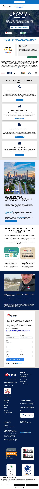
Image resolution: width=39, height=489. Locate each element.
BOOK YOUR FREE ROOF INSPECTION (19, 27)
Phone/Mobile (9, 345)
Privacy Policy (6, 410)
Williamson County (9, 213)
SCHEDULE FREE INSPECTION (19, 1)
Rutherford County (9, 211)
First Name (8, 335)
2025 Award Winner (7, 396)
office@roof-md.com (9, 427)
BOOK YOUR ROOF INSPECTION (26, 432)
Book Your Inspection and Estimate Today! (15, 359)
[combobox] (7, 347)
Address (7, 349)
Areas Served (6, 405)
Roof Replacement (23, 376)
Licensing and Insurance (8, 408)
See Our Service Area (11, 221)
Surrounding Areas (9, 215)
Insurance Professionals (8, 412)
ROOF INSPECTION (19, 99)
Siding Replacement (23, 383)
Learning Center (6, 403)
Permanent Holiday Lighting (25, 384)
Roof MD (6, 383)
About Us (5, 407)
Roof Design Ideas (7, 402)
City (20, 349)
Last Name (22, 335)
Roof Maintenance (23, 381)
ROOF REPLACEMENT (19, 118)
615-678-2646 (19, 7)
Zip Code (21, 354)
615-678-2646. (19, 363)
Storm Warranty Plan (23, 379)
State (7, 354)
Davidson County (8, 212)
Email (7, 340)
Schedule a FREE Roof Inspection (25, 374)
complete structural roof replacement (16, 67)
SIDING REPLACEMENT (20, 155)
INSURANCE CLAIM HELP (19, 136)
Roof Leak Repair (23, 378)
